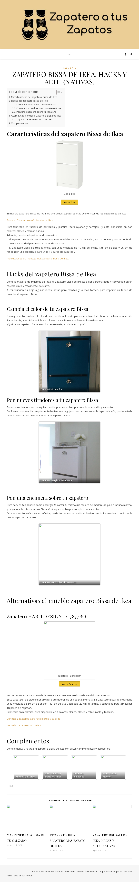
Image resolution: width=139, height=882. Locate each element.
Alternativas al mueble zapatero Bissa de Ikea (36, 115)
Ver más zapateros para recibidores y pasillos (33, 718)
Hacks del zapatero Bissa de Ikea (29, 100)
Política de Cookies (74, 871)
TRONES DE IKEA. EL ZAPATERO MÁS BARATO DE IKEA (68, 840)
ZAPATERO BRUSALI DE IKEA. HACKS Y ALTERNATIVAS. (110, 840)
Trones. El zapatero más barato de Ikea (30, 220)
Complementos (19, 123)
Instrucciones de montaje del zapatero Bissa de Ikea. (38, 258)
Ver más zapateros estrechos (24, 725)
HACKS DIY (69, 68)
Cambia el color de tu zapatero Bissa (36, 104)
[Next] (93, 361)
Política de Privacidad (52, 871)
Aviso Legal (91, 871)
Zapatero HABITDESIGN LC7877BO (34, 119)
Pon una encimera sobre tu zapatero (36, 111)
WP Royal (27, 875)
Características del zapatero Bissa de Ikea (34, 97)
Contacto (35, 871)
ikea (11, 785)
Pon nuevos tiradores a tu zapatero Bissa (38, 108)
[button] (58, 92)
